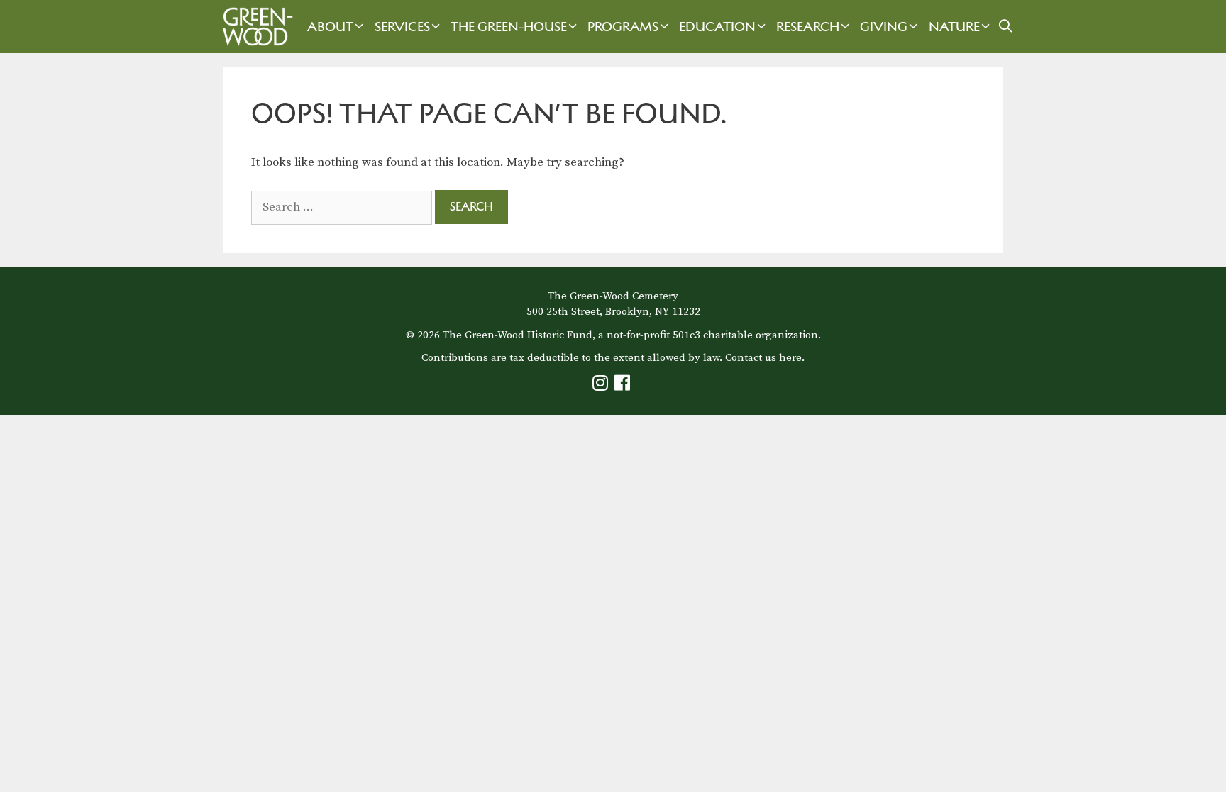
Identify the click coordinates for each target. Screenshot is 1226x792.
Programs (622, 26)
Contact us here (763, 357)
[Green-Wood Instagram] (602, 386)
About (330, 26)
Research (807, 26)
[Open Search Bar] (1005, 26)
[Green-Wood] (254, 26)
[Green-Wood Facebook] (624, 386)
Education (717, 26)
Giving (883, 26)
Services (402, 26)
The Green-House (509, 26)
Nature (954, 26)
